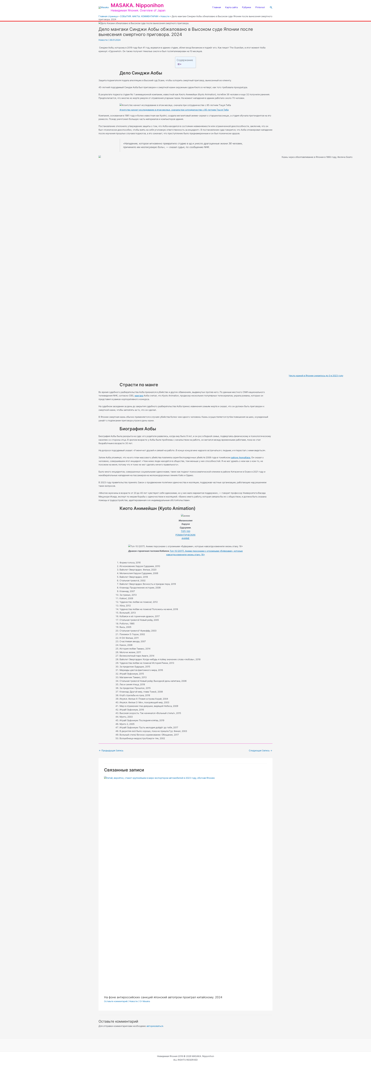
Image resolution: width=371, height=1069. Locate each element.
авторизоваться (155, 1026)
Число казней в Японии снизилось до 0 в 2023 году (316, 375)
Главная (216, 7)
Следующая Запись (260, 750)
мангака (139, 395)
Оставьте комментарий (115, 1001)
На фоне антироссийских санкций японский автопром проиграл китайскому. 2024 (163, 997)
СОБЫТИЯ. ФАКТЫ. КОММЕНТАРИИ (139, 16)
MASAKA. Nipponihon (137, 5)
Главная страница (108, 16)
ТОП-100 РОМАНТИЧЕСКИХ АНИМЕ (185, 535)
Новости (164, 16)
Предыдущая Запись (111, 750)
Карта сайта (231, 7)
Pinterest (260, 7)
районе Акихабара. (241, 457)
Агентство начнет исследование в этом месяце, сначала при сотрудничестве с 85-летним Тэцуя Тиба (174, 109)
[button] (271, 7)
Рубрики (246, 7)
